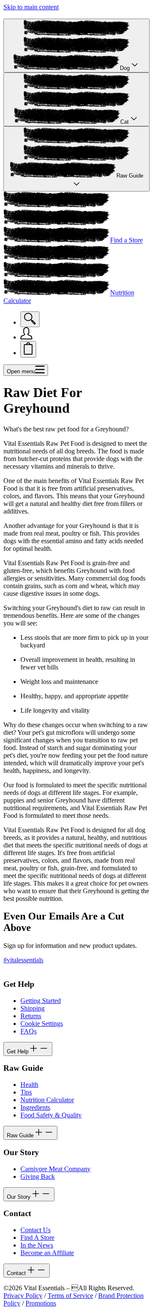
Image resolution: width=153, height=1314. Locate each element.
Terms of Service (70, 1295)
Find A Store (37, 1237)
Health (29, 1084)
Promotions (41, 1303)
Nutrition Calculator (47, 1099)
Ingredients (35, 1107)
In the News (36, 1245)
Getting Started (40, 1000)
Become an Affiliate (47, 1252)
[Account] (26, 337)
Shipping (32, 1008)
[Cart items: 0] (28, 349)
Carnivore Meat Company (55, 1168)
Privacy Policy (22, 1295)
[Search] (30, 319)
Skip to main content (31, 7)
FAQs (28, 1031)
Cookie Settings (41, 1023)
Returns (30, 1016)
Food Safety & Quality (51, 1115)
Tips (26, 1092)
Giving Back (37, 1176)
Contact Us (35, 1229)
